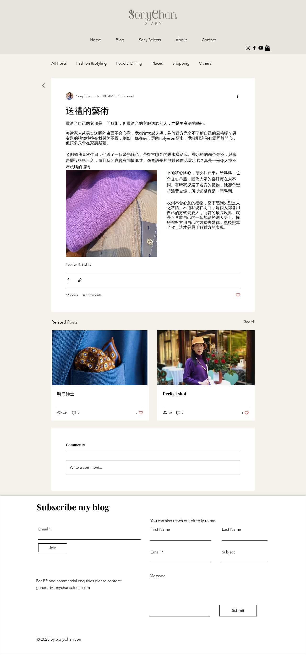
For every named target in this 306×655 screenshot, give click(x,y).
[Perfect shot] (206, 357)
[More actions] (237, 96)
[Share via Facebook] (68, 280)
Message (157, 576)
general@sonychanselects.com (63, 587)
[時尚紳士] (100, 357)
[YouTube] (261, 48)
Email (43, 529)
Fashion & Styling (91, 63)
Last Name (231, 529)
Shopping (180, 63)
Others (205, 63)
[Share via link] (79, 280)
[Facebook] (254, 48)
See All (249, 321)
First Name (160, 529)
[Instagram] (248, 48)
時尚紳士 (65, 394)
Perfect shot (174, 394)
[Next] (43, 85)
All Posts (59, 63)
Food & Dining (129, 63)
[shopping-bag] (267, 48)
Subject (228, 552)
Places (157, 63)
